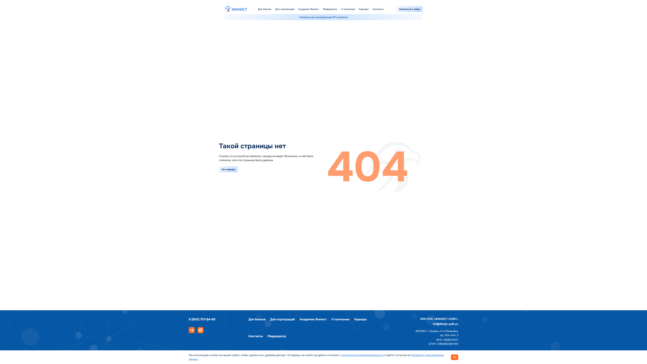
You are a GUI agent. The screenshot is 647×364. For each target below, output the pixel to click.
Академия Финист (308, 9)
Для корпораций (284, 9)
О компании (348, 9)
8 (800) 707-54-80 (202, 319)
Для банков (264, 9)
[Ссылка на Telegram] (192, 330)
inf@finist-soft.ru (445, 324)
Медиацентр (330, 9)
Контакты (378, 9)
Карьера (364, 9)
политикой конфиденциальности (362, 355)
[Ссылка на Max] (200, 330)
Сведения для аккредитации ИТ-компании (323, 17)
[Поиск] (391, 9)
